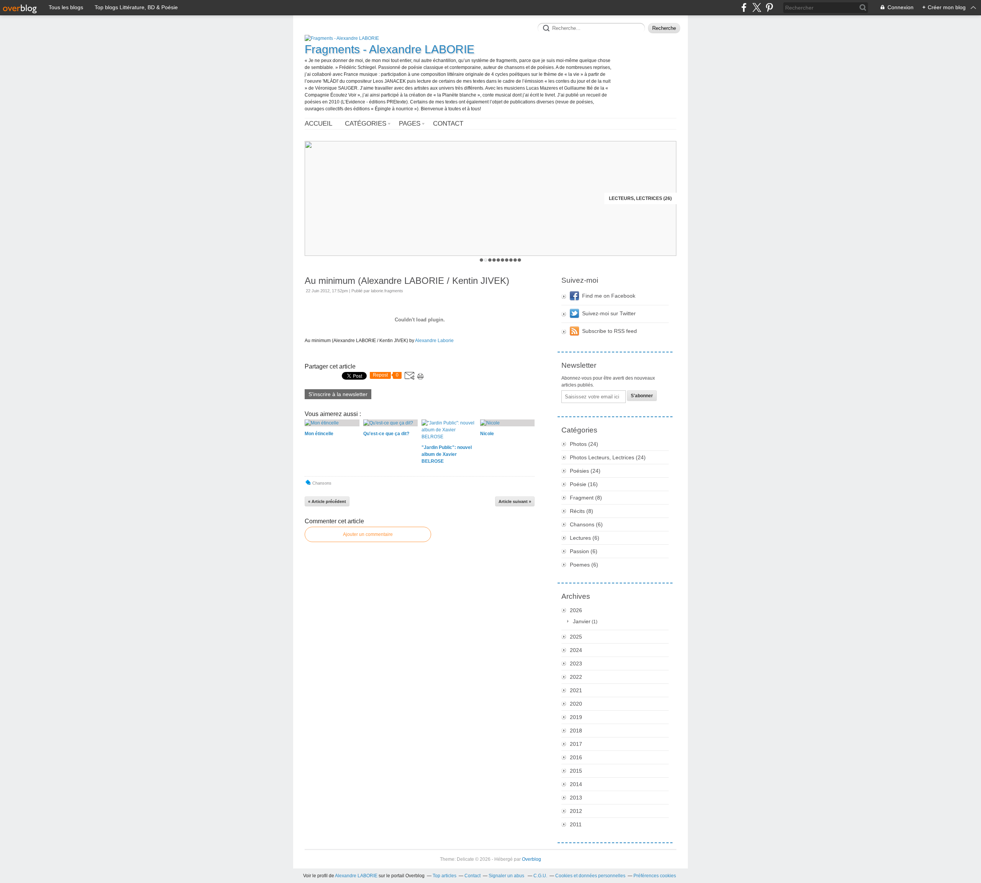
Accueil (318, 123)
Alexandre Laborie (434, 340)
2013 (576, 798)
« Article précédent (327, 501)
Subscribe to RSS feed (609, 331)
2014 (576, 784)
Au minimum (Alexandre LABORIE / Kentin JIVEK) (407, 280)
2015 (576, 771)
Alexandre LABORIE (356, 875)
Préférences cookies (654, 875)
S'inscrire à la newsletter (337, 394)
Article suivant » (515, 501)
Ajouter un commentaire (368, 534)
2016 (576, 757)
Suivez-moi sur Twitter (609, 313)
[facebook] (744, 7)
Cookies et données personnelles (590, 875)
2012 (576, 811)
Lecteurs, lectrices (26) (640, 198)
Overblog (531, 859)
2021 (576, 690)
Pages (409, 123)
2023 (576, 663)
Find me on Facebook (608, 296)
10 (519, 260)
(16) (584, 484)
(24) (584, 444)
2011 (576, 824)
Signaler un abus (507, 875)
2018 (576, 730)
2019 (576, 717)
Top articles (444, 875)
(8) (586, 498)
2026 (576, 610)
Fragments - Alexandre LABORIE (389, 49)
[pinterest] (769, 7)
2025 (576, 637)
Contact (448, 123)
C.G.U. (540, 875)
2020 (576, 704)
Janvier (582, 621)
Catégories (365, 123)
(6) (586, 524)
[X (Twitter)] (756, 7)
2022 (576, 677)
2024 (576, 650)
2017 (576, 744)
